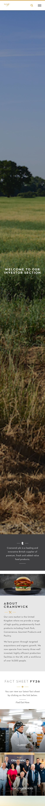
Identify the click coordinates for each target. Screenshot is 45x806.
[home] (7, 6)
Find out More (22, 702)
